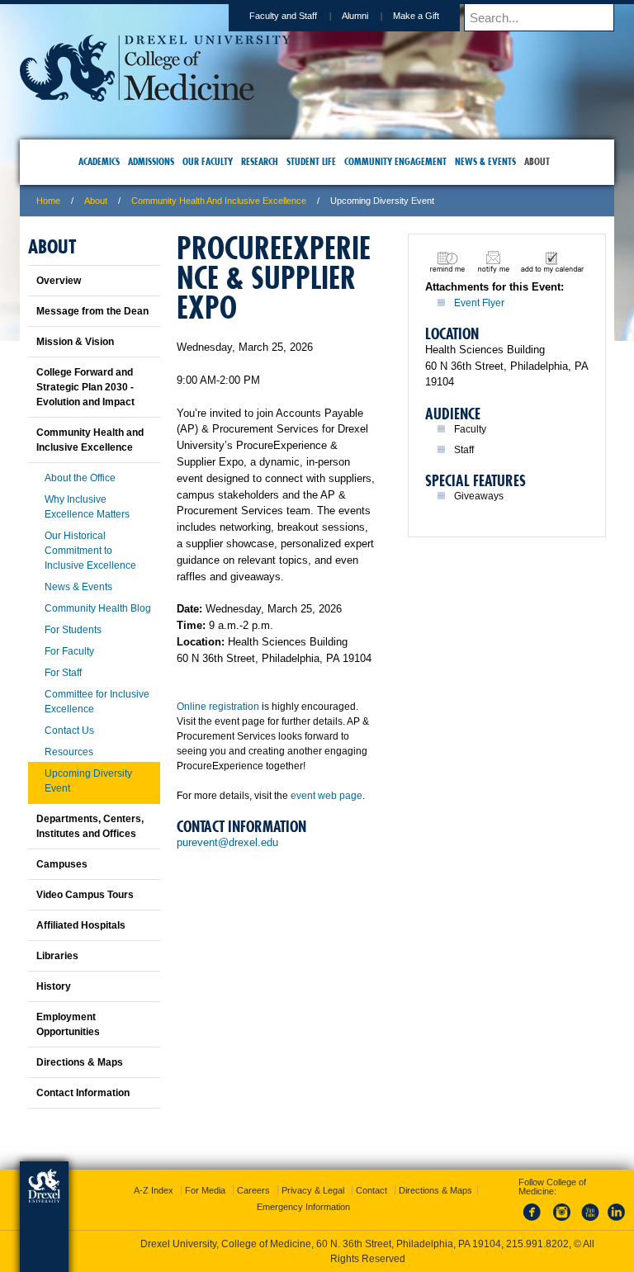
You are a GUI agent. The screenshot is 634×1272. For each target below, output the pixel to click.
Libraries (57, 956)
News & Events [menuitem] (485, 161)
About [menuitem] (537, 161)
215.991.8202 (537, 1244)
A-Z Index (153, 1190)
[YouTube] (589, 1222)
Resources (69, 752)
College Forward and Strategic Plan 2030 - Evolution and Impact (85, 387)
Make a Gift (416, 16)
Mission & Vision (75, 342)
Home (48, 201)
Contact (371, 1190)
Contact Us (69, 730)
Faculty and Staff (283, 16)
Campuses (62, 864)
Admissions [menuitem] (151, 161)
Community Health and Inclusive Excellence (218, 201)
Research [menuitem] (259, 161)
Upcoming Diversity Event (88, 781)
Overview (58, 280)
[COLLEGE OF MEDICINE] (155, 96)
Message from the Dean (92, 311)
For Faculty (69, 651)
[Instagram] (562, 1222)
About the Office (80, 478)
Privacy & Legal (313, 1190)
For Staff (63, 673)
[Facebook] (535, 1222)
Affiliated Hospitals (80, 925)
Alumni (355, 16)
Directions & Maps (79, 1062)
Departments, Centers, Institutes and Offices (90, 826)
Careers (253, 1190)
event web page (326, 796)
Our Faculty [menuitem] (207, 161)
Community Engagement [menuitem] (395, 161)
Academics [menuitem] (99, 161)
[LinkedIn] (616, 1222)
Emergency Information (303, 1207)
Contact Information (83, 1093)
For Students (73, 630)
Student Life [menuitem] (311, 161)
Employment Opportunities (68, 1024)
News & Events (78, 587)
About (95, 201)
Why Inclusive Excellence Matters (87, 507)
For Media (205, 1190)
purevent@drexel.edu (227, 842)
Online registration (218, 706)
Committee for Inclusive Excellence (97, 701)
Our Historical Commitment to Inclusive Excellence (90, 550)
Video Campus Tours (85, 895)
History (53, 986)
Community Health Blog (98, 608)
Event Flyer (479, 303)
